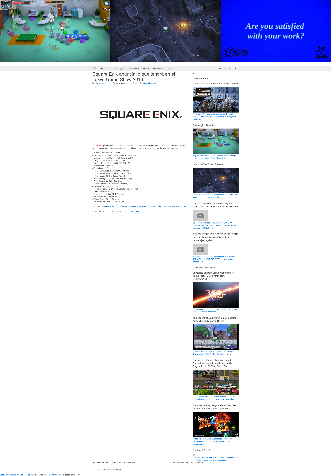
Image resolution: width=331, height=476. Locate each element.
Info (170, 68)
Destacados (105, 68)
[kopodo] (95, 68)
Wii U (180, 206)
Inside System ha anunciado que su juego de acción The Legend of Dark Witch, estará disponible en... (214, 352)
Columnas (133, 68)
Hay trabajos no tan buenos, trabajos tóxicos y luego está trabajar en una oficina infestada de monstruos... (215, 156)
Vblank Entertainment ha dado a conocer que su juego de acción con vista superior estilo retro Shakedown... (215, 397)
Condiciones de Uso (25, 474)
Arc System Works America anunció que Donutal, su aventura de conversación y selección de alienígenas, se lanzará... (215, 116)
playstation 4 (134, 206)
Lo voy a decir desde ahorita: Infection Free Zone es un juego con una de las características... (215, 195)
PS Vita (143, 206)
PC (116, 206)
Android (108, 206)
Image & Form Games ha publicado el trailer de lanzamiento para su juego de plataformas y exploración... (212, 441)
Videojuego (151, 83)
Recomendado (159, 68)
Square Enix (152, 206)
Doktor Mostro (55, 474)
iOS (113, 206)
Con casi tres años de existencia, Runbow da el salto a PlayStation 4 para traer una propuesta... (215, 458)
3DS (103, 206)
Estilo (145, 68)
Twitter (136, 211)
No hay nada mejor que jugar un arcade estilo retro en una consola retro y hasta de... (215, 310)
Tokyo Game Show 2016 (167, 206)
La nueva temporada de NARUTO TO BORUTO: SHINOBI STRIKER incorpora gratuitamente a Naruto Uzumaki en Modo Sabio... (214, 225)
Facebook (117, 211)
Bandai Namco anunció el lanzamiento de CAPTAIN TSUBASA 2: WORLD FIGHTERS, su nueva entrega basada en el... (214, 259)
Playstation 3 (123, 206)
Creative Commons (8, 474)
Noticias (143, 83)
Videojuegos (119, 68)
